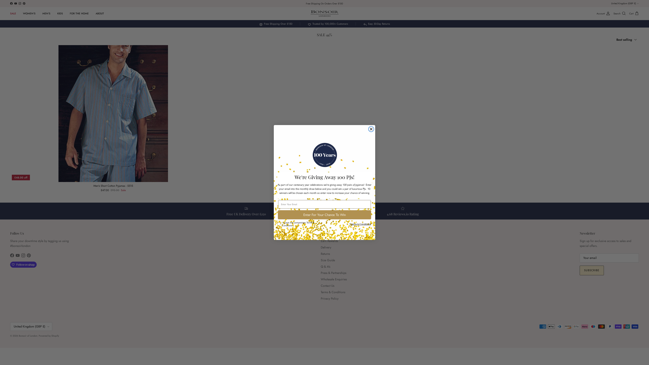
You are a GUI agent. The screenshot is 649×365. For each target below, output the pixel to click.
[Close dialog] (371, 129)
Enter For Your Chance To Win (324, 215)
